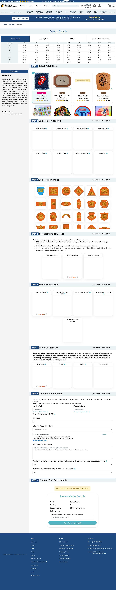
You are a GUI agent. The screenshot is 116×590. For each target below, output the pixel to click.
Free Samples (63, 562)
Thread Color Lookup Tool (39, 562)
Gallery (33, 545)
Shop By (13, 12)
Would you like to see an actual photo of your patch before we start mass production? (69, 461)
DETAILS (72, 1)
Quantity (36, 418)
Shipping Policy (63, 552)
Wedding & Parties (73, 12)
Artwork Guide (35, 575)
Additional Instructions (42, 444)
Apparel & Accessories (49, 12)
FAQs (32, 548)
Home (5, 24)
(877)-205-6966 (97, 542)
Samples (23, 6)
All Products (5, 12)
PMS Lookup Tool (36, 558)
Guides (46, 6)
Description (43, 39)
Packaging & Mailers (103, 12)
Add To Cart (74, 522)
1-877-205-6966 (85, 6)
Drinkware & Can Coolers (39, 12)
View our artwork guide (40, 440)
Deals (31, 6)
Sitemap (33, 568)
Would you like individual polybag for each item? (53, 469)
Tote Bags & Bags (59, 12)
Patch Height (79, 406)
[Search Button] (77, 6)
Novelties (112, 12)
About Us (34, 542)
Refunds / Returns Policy (66, 545)
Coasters (19, 12)
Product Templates (65, 558)
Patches (11, 24)
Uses (32, 572)
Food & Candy (95, 12)
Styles (38, 6)
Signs (66, 12)
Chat (89, 7)
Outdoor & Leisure (88, 12)
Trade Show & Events (29, 12)
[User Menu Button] (94, 5)
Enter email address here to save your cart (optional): (67, 515)
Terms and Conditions (66, 548)
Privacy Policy (63, 542)
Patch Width (38, 406)
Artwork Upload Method (43, 426)
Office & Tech (81, 12)
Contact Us (34, 565)
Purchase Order (64, 555)
